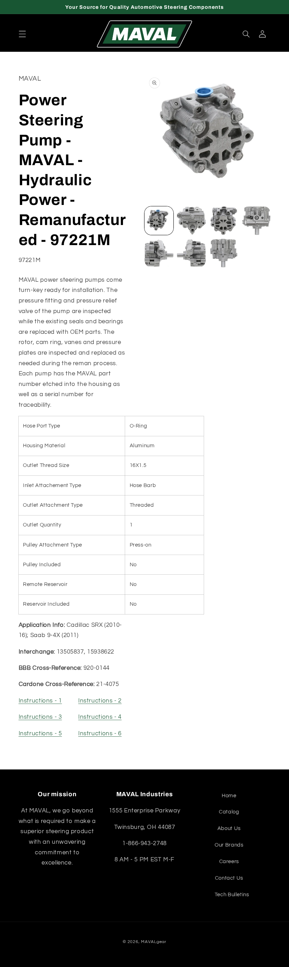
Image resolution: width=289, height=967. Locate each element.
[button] (22, 34)
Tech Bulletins (232, 894)
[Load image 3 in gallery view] (223, 220)
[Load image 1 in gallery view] (158, 220)
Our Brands (229, 845)
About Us (229, 828)
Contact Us (229, 878)
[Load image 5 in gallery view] (158, 253)
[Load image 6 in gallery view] (191, 253)
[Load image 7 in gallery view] (223, 253)
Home (229, 795)
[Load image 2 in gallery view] (191, 220)
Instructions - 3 (40, 717)
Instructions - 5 (40, 733)
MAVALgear (153, 942)
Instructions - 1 (40, 701)
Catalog (229, 812)
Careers (229, 861)
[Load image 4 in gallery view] (256, 220)
